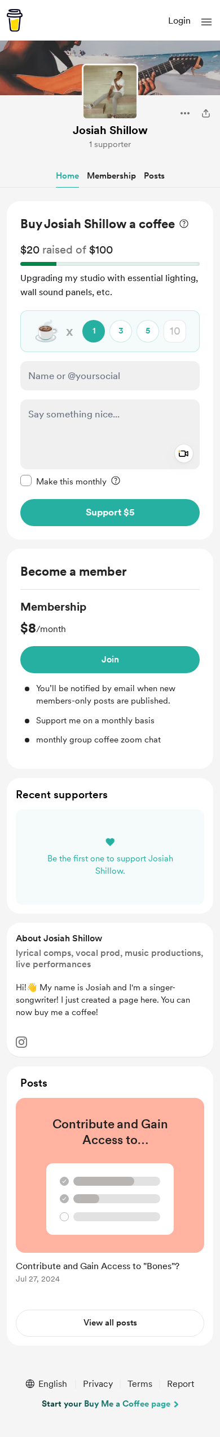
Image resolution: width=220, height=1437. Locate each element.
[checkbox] (63, 481)
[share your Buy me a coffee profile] (206, 113)
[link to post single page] (110, 1192)
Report (180, 1383)
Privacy (98, 1383)
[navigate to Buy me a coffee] (15, 20)
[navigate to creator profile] (110, 92)
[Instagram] (21, 1042)
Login (179, 20)
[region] (110, 370)
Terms (139, 1383)
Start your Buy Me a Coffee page (106, 1404)
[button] (206, 22)
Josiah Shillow (110, 130)
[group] (110, 672)
